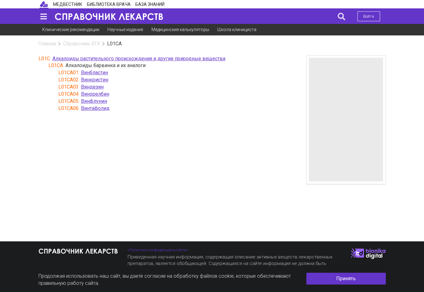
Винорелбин (95, 94)
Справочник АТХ (81, 44)
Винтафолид (95, 108)
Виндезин (92, 87)
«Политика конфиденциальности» (158, 250)
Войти (368, 16)
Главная (47, 44)
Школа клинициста (236, 29)
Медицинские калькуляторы (180, 29)
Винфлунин (94, 101)
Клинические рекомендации (70, 29)
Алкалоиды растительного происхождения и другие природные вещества (138, 59)
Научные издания (125, 29)
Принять (346, 278)
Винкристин (94, 80)
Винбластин (94, 72)
